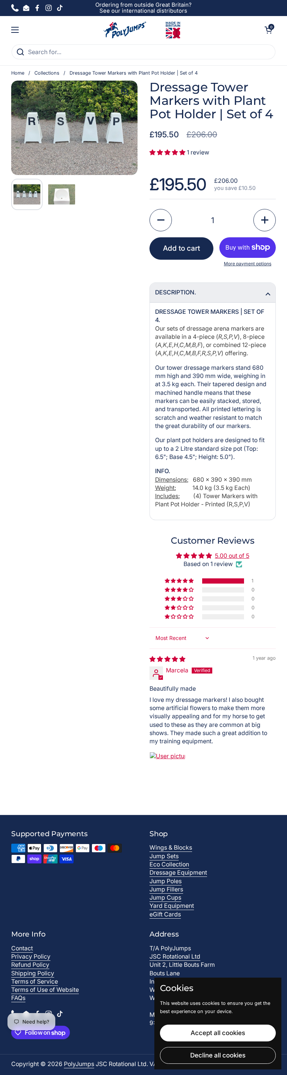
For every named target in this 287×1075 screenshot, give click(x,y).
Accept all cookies (218, 1033)
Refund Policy (30, 964)
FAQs (18, 997)
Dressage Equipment (178, 872)
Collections (46, 73)
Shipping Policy (32, 973)
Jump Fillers (166, 889)
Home (17, 73)
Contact (22, 948)
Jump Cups (165, 897)
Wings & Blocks (170, 847)
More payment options (247, 263)
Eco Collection (169, 864)
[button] (268, 29)
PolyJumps (79, 1064)
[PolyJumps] (142, 30)
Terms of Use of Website (45, 989)
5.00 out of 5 (232, 555)
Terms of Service (34, 981)
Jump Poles (165, 881)
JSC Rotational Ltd (174, 956)
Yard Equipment (171, 905)
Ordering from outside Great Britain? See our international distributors (143, 8)
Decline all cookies (218, 1055)
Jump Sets (164, 856)
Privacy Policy (30, 956)
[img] (167, 659)
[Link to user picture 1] (167, 770)
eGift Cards (165, 914)
